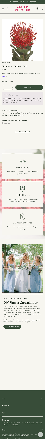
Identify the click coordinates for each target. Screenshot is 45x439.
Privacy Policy (6, 435)
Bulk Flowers (6, 62)
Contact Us (6, 123)
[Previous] (3, 2)
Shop (3, 399)
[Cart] (42, 8)
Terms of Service (20, 435)
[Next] (42, 2)
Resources (5, 406)
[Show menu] (3, 8)
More (3, 413)
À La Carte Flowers (28, 113)
